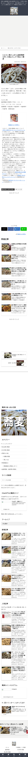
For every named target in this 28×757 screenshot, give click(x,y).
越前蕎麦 (7, 749)
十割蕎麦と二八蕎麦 (21, 747)
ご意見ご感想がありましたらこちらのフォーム (13, 130)
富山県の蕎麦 (7, 752)
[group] (12, 730)
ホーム (7, 747)
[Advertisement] (14, 31)
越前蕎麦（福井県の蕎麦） (8, 189)
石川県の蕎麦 (20, 749)
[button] (25, 480)
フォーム (21, 752)
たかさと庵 (19, 189)
